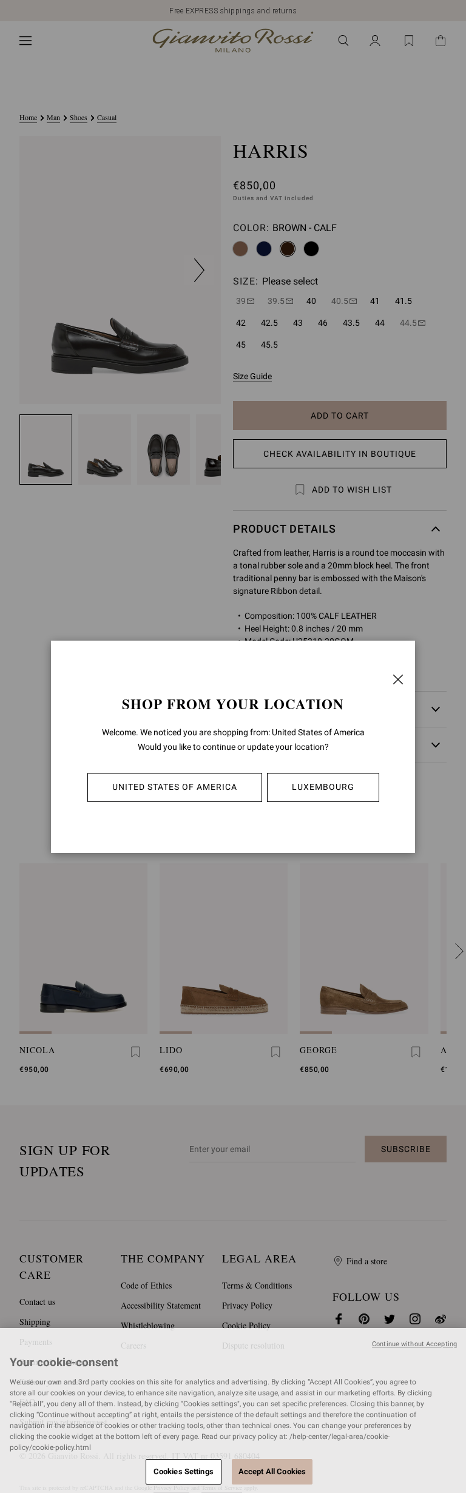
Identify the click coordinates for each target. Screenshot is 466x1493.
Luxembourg (323, 787)
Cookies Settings (184, 1471)
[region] (233, 1410)
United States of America (174, 787)
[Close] (398, 679)
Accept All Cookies (272, 1471)
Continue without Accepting (414, 1344)
